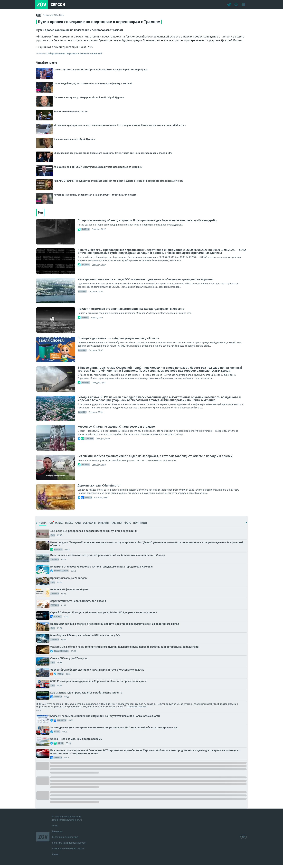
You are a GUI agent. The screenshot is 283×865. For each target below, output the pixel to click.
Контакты (57, 831)
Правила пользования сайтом (68, 848)
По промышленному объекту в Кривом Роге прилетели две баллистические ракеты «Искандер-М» (147, 220)
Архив (55, 854)
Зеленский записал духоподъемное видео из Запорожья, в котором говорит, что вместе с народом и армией (155, 456)
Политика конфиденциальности (69, 842)
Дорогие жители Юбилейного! (99, 485)
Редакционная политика (65, 837)
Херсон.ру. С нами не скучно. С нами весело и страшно (116, 426)
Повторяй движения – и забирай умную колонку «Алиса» (118, 338)
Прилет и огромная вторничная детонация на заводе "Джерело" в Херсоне (131, 309)
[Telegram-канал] (229, 4)
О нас (55, 825)
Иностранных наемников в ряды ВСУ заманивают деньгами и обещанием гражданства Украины (145, 279)
